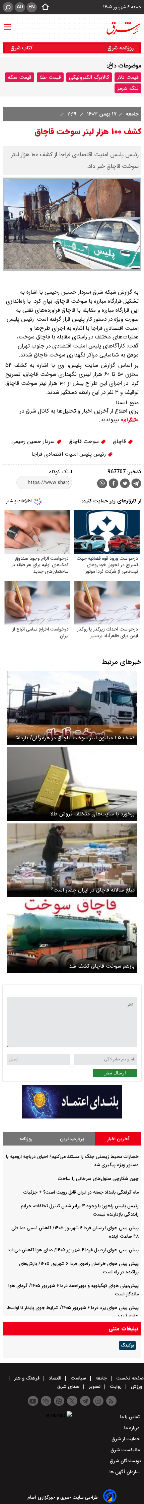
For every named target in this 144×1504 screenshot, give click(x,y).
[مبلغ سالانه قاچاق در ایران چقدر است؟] (72, 860)
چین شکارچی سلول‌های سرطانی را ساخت (98, 1178)
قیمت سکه (19, 77)
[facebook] (114, 484)
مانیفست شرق (126, 1450)
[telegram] (136, 484)
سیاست (78, 1378)
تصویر (94, 1386)
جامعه (131, 114)
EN (31, 7)
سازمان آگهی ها (125, 1472)
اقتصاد (55, 1378)
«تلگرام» (129, 420)
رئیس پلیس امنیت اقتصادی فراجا (69, 454)
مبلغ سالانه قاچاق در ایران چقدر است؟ (93, 890)
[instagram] (98, 1401)
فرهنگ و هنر (27, 1378)
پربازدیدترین (72, 1139)
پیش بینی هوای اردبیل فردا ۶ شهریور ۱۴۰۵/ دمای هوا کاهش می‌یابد (73, 1250)
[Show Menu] (7, 23)
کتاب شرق (22, 48)
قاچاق (120, 441)
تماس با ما (130, 1417)
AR (20, 7)
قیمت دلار (128, 77)
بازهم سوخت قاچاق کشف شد (102, 966)
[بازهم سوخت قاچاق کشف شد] (72, 936)
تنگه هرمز (128, 88)
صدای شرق (69, 1386)
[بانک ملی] (72, 1117)
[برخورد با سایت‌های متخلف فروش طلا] (72, 784)
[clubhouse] (46, 1401)
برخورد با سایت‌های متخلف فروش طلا (92, 814)
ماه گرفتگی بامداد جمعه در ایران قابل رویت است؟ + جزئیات (81, 1192)
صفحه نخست (129, 1378)
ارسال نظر (115, 1072)
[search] (8, 7)
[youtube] (33, 1401)
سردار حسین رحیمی (33, 441)
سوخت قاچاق (84, 441)
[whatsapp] (102, 483)
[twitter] (125, 484)
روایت (116, 1386)
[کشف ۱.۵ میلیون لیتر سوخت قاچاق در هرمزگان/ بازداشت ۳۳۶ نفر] (72, 708)
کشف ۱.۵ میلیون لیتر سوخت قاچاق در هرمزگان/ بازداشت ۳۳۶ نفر (72, 738)
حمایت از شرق (126, 1439)
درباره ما (132, 1428)
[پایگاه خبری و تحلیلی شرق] (122, 28)
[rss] (111, 1401)
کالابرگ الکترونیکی (89, 77)
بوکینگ (127, 1345)
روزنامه (25, 1139)
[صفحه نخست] (43, 7)
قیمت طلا (50, 77)
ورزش (137, 1386)
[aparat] (59, 1401)
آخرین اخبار (118, 1139)
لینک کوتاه (60, 472)
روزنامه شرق (120, 48)
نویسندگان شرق (125, 1461)
